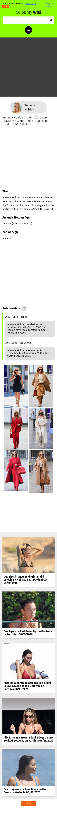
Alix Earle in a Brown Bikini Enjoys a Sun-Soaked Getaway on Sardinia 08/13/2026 (28, 739)
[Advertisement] (28, 68)
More (28, 803)
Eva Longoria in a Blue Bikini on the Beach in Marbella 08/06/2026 (25, 791)
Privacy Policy (49, 5)
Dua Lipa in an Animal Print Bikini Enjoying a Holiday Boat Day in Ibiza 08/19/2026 (25, 579)
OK (6, 6)
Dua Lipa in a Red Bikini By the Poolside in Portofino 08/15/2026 (28, 633)
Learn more (30, 3)
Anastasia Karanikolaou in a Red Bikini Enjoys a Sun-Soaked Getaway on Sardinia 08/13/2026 (27, 686)
